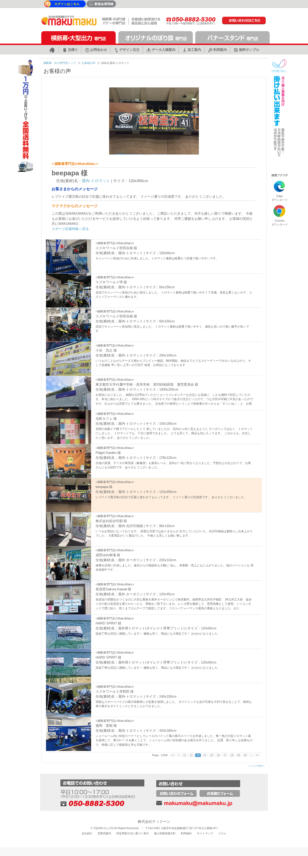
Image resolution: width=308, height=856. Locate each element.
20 (245, 755)
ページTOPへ (256, 766)
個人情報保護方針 (165, 833)
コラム (222, 833)
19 (238, 755)
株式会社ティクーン (154, 821)
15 (211, 755)
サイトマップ (205, 833)
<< (172, 755)
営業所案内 (104, 833)
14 (204, 755)
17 (225, 755)
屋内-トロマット (96, 181)
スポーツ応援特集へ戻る (70, 229)
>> (257, 755)
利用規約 (186, 833)
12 (191, 755)
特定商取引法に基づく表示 (132, 833)
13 (198, 755)
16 (218, 755)
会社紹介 (87, 833)
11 (184, 755)
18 (231, 755)
